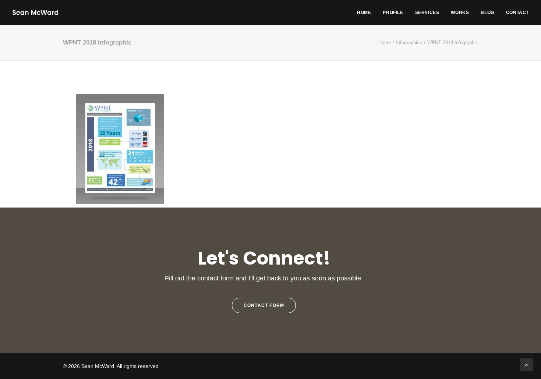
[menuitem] (366, 12)
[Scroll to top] (526, 364)
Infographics (409, 42)
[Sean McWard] (35, 12)
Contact (517, 12)
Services (427, 12)
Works (460, 12)
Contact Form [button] (264, 305)
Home (364, 12)
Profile (393, 12)
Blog (487, 12)
